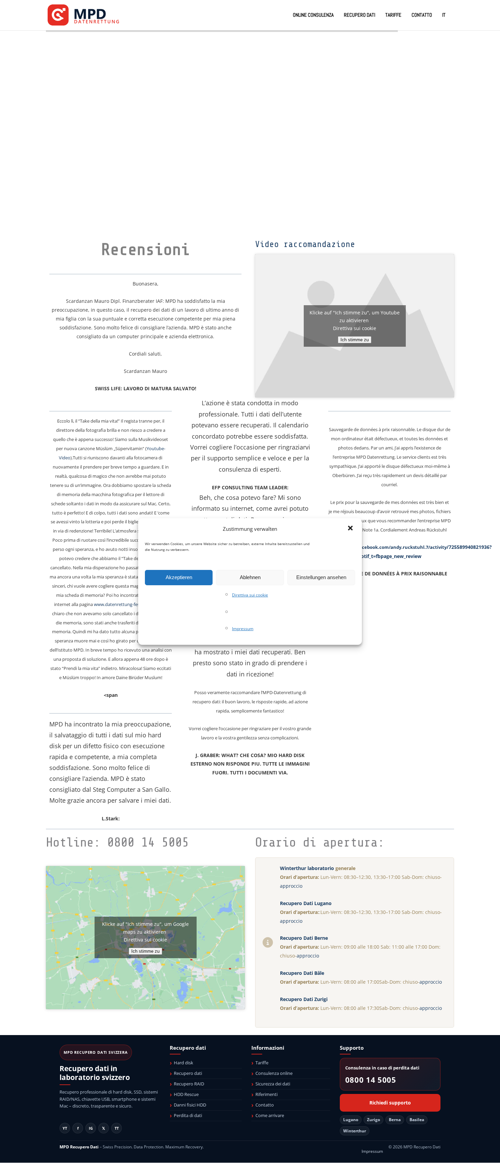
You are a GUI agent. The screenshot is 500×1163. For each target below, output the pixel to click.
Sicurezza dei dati (272, 1084)
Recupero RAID (189, 1084)
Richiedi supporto (390, 1103)
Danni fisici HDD (190, 1105)
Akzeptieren (179, 577)
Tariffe (261, 1063)
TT (117, 1128)
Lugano (350, 1119)
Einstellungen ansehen (321, 577)
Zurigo (373, 1119)
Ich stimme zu (354, 339)
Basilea (417, 1119)
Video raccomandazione (305, 244)
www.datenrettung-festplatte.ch (126, 604)
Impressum (242, 629)
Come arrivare (269, 1115)
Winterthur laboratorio (307, 868)
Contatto (264, 1105)
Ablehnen (250, 577)
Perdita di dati (188, 1115)
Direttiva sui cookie (250, 595)
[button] (351, 529)
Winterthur (354, 1130)
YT (65, 1128)
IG (91, 1128)
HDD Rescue (186, 1094)
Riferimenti (266, 1094)
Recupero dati (188, 1073)
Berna (395, 1119)
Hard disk (183, 1063)
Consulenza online (274, 1073)
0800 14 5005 (370, 1080)
